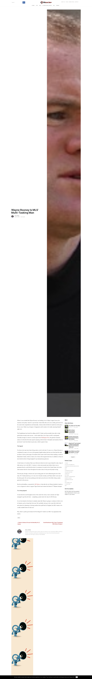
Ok (76, 677)
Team (67, 1)
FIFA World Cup (68, 482)
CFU (66, 469)
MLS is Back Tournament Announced (72, 431)
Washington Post (45, 437)
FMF (66, 485)
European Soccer (69, 479)
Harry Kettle (17, 215)
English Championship (70, 476)
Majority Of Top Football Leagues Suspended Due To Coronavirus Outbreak (74, 445)
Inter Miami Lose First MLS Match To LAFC (74, 451)
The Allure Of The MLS (74, 425)
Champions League (47, 5)
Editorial (67, 475)
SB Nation (37, 484)
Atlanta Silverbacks (69, 464)
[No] (90, 677)
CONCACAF (67, 473)
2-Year (66, 463)
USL (54, 5)
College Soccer (68, 472)
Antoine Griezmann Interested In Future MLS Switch (73, 438)
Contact (76, 1)
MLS (40, 5)
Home (33, 5)
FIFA (37, 5)
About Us (63, 1)
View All (72, 456)
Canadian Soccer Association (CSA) (72, 467)
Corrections (71, 1)
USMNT (57, 5)
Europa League (68, 478)
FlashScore (67, 484)
